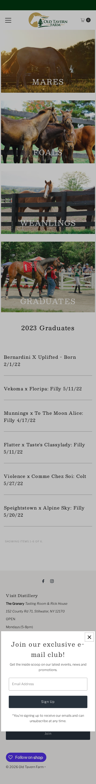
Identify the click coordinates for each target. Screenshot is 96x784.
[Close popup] (89, 637)
